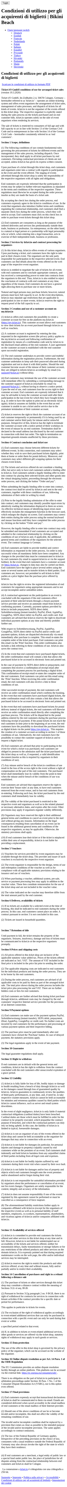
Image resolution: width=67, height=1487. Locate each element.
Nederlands (19, 41)
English (17, 35)
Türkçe (17, 55)
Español (18, 49)
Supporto (5, 1477)
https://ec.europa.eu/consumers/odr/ (39, 1373)
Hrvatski (18, 58)
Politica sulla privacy (34, 1477)
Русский (18, 52)
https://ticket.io (11, 564)
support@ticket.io (10, 372)
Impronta (16, 1477)
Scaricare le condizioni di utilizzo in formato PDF (26, 84)
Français (18, 38)
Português (19, 61)
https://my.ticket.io (11, 322)
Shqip (16, 64)
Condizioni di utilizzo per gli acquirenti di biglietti (26, 1480)
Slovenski (18, 66)
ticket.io (24, 1469)
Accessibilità (52, 1477)
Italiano (17, 47)
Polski (17, 44)
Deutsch (18, 33)
